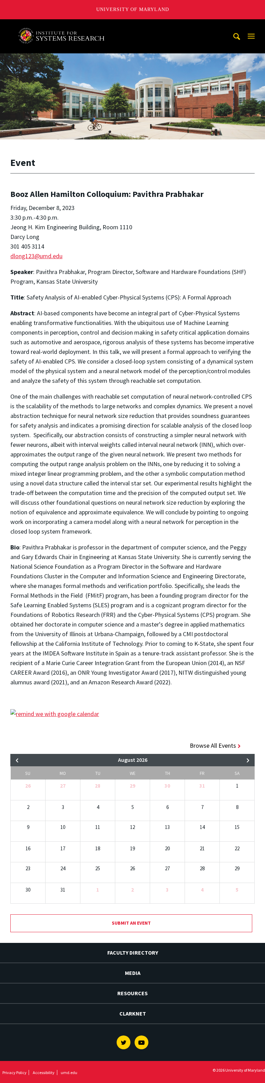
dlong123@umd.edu (36, 256)
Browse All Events (213, 745)
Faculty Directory (132, 952)
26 (28, 785)
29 (132, 785)
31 (202, 785)
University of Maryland (132, 9)
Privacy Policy (14, 1072)
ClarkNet (132, 1013)
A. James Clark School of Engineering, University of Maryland (63, 26)
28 (97, 785)
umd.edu (69, 1072)
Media (132, 972)
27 (63, 785)
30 (167, 785)
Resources (132, 993)
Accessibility (44, 1072)
